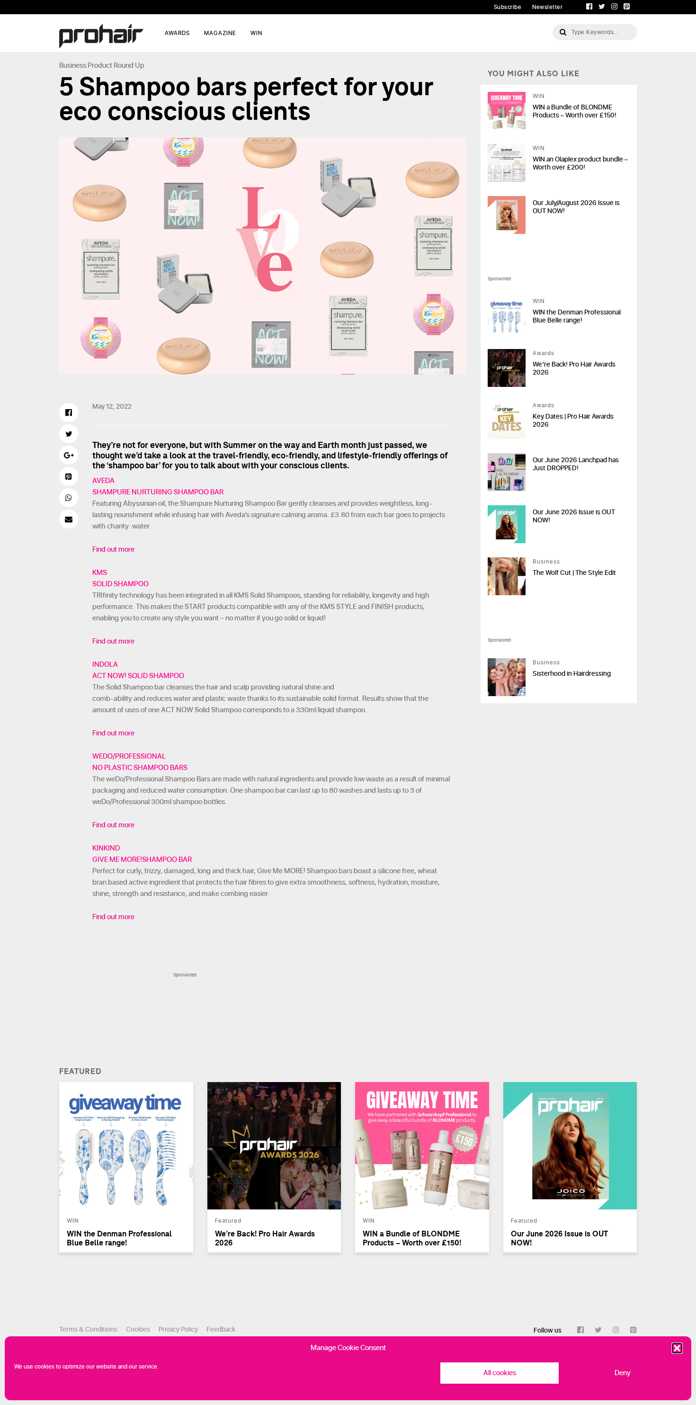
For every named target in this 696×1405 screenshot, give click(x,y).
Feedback (220, 1329)
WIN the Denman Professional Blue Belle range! (577, 316)
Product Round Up (116, 65)
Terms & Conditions (88, 1329)
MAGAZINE (220, 33)
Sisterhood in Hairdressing (572, 674)
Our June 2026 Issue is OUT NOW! (574, 516)
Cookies (138, 1329)
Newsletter (547, 7)
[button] (677, 1348)
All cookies (499, 1373)
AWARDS (177, 33)
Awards (543, 353)
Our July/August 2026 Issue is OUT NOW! (576, 207)
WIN (256, 33)
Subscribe (508, 7)
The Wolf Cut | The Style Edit (574, 573)
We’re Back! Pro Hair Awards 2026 (574, 368)
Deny (623, 1373)
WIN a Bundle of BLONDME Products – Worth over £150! (574, 111)
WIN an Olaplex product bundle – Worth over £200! (580, 163)
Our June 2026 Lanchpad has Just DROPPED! (576, 464)
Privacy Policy (178, 1329)
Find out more (113, 549)
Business (72, 65)
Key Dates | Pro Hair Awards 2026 (573, 421)
